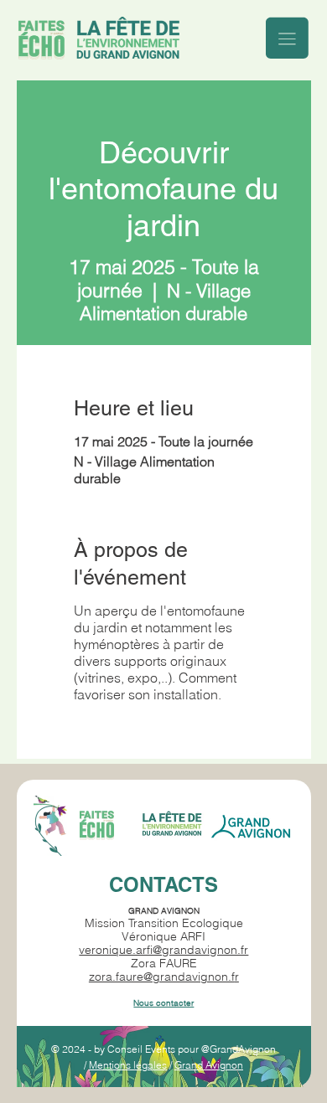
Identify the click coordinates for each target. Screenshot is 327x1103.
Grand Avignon (208, 1065)
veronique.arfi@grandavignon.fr (163, 949)
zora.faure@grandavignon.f (162, 976)
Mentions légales (128, 1065)
